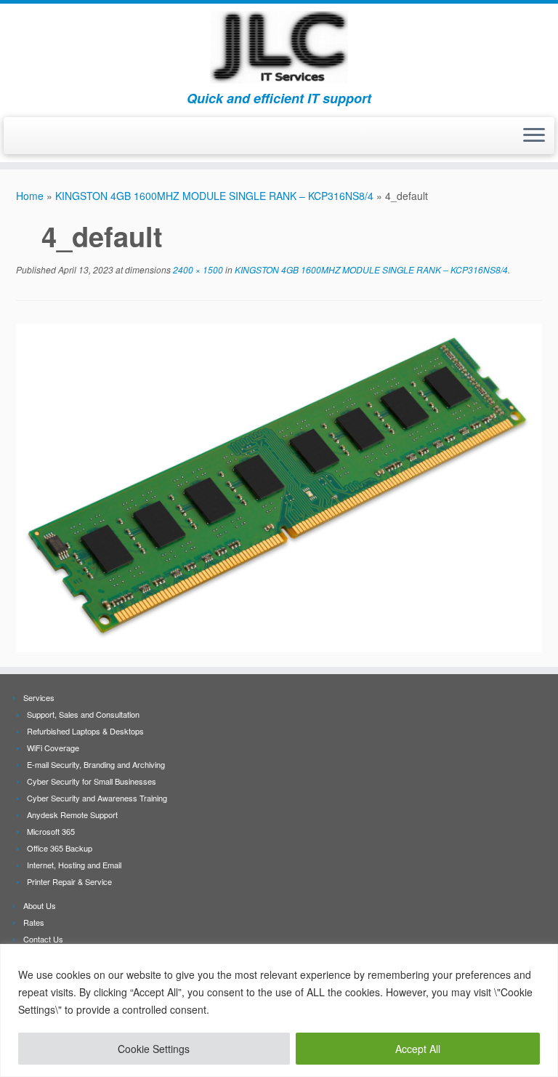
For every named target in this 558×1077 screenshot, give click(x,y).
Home (30, 195)
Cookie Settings (154, 1048)
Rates (33, 922)
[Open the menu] (534, 136)
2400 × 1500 (197, 269)
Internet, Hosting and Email (74, 864)
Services (38, 697)
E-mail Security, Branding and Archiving (96, 764)
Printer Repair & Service (69, 881)
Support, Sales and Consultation (83, 714)
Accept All (417, 1048)
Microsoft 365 (51, 831)
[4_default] (279, 486)
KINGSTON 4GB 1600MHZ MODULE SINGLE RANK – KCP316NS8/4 (214, 195)
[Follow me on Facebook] (26, 136)
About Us (39, 905)
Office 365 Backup (59, 848)
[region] (279, 1010)
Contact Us (43, 939)
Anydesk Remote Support (72, 814)
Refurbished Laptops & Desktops (85, 731)
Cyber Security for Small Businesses (91, 781)
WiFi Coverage (53, 747)
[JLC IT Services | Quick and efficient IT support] (279, 47)
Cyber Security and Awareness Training (97, 798)
